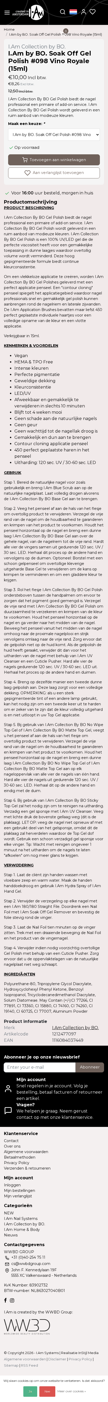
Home (9, 29)
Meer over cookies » (71, 1391)
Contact (11, 1140)
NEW (9, 1213)
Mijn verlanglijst (18, 1196)
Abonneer (90, 1067)
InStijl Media (88, 1353)
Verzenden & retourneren (27, 1168)
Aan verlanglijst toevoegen (58, 172)
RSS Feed (29, 1365)
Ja (30, 1391)
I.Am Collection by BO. (24, 1224)
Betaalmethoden (19, 1157)
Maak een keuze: (26, 123)
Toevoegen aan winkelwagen (58, 159)
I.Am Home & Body (22, 1229)
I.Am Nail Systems (20, 1218)
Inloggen (12, 1185)
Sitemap (11, 1365)
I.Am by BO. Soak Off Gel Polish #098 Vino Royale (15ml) (55, 34)
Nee (47, 1391)
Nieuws (11, 1235)
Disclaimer (57, 1359)
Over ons (12, 1146)
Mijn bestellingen (19, 1190)
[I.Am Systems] (28, 12)
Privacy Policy (16, 1162)
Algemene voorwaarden (26, 1151)
